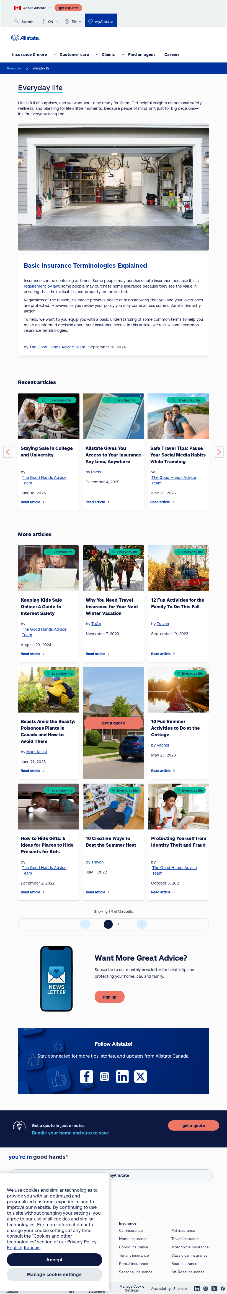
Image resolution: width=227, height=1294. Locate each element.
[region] (54, 1232)
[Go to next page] (141, 924)
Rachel (97, 471)
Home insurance (133, 1238)
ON (50, 22)
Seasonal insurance (136, 1272)
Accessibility (161, 1288)
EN (74, 22)
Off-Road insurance (188, 1272)
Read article (30, 501)
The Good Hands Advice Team (44, 480)
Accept (54, 1260)
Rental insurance (133, 1263)
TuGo (96, 623)
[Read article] (44, 502)
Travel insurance (185, 1238)
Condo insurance (133, 1247)
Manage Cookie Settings (132, 1288)
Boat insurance (184, 1263)
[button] (8, 452)
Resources (14, 68)
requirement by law (41, 286)
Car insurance (131, 1230)
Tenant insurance (134, 1255)
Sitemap (180, 1288)
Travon (163, 623)
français (32, 1247)
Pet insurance (183, 1230)
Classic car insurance (189, 1255)
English (14, 1247)
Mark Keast (36, 751)
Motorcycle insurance (190, 1247)
